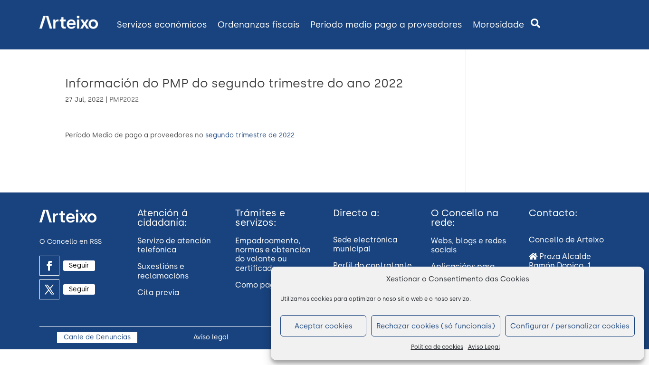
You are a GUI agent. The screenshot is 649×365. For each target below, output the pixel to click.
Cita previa (158, 292)
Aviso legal (211, 337)
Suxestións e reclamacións (163, 271)
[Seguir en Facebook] (49, 266)
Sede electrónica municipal (365, 244)
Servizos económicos (162, 24)
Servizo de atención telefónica (174, 245)
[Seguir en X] (49, 289)
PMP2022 (124, 100)
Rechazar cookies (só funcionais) (435, 326)
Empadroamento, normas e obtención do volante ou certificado (273, 254)
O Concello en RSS (70, 242)
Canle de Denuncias (97, 337)
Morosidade (498, 24)
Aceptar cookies (324, 326)
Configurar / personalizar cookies (570, 326)
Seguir (79, 265)
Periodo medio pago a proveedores (386, 24)
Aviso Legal (484, 347)
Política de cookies (437, 347)
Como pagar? (260, 284)
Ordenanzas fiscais (259, 24)
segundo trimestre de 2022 (250, 135)
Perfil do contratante (372, 265)
